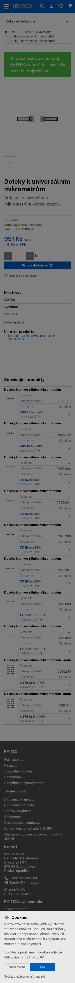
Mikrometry (43, 32)
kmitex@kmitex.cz (23, 882)
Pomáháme (13, 777)
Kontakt (10, 847)
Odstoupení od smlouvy (22, 823)
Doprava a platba (17, 811)
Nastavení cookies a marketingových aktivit (33, 836)
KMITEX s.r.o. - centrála (23, 902)
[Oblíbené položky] (61, 6)
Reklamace (13, 817)
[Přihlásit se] (51, 6)
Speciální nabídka (18, 771)
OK (42, 967)
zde (43, 976)
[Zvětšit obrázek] (37, 119)
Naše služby (13, 760)
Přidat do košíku (35, 265)
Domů (13, 32)
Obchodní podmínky (19, 805)
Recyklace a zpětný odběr (24, 783)
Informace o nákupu (19, 799)
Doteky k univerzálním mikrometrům (32, 36)
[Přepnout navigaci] (6, 6)
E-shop (26, 32)
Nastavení (17, 967)
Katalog (10, 765)
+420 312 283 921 (23, 878)
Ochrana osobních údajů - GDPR (28, 829)
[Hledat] (42, 6)
